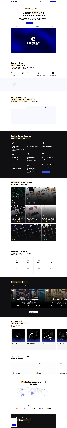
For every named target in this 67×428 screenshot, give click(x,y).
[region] (9, 422)
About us (37, 1)
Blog (40, 1)
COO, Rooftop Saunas (17, 373)
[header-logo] (14, 1)
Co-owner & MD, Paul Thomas (42, 373)
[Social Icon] (33, 110)
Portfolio (29, 1)
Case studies (33, 1)
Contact (43, 1)
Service (25, 1)
